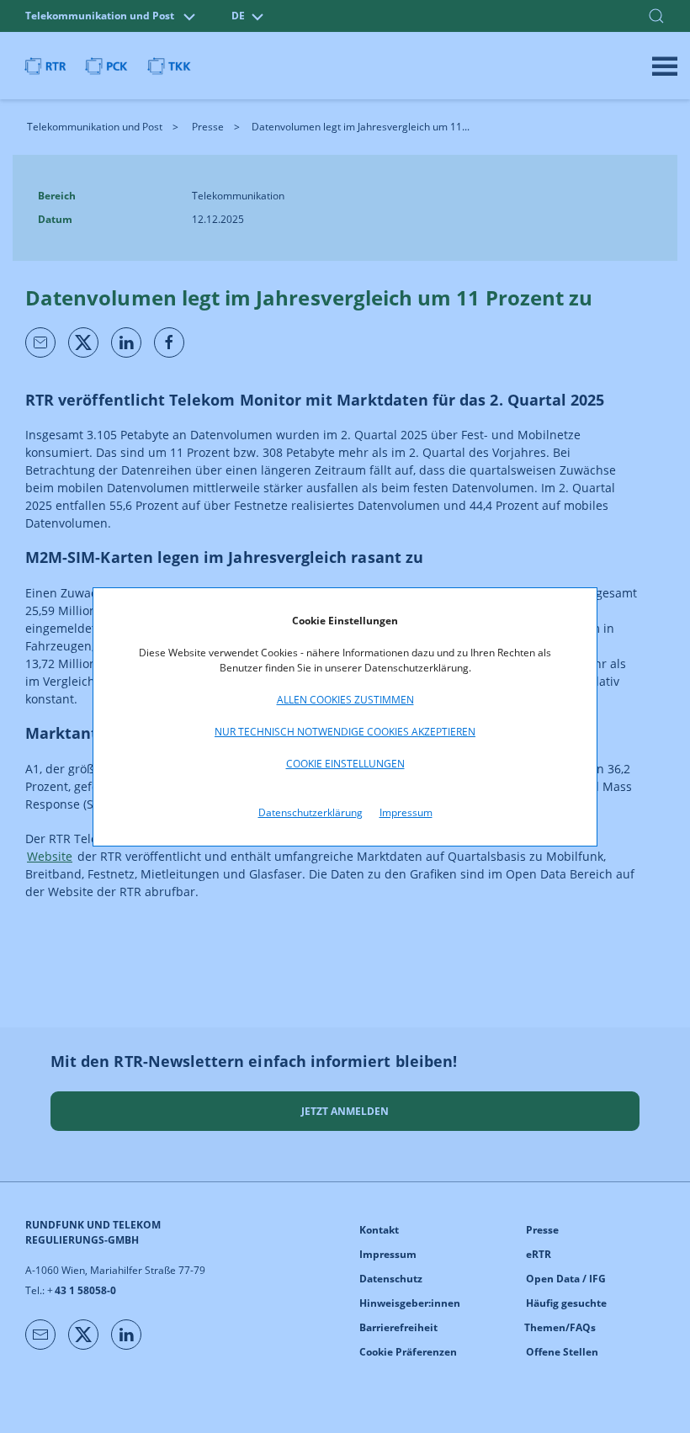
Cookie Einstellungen (345, 763)
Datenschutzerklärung (310, 812)
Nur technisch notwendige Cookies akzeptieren (345, 731)
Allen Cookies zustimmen (345, 700)
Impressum (406, 812)
